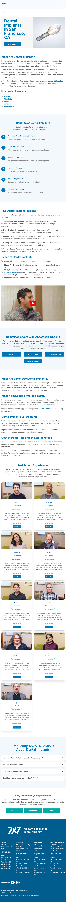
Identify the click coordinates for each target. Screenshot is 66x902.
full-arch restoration (45, 409)
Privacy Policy (4, 895)
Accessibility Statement (24, 895)
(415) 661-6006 (6, 852)
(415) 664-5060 (39, 854)
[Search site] (56, 4)
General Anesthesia (33, 361)
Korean (7, 96)
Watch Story (17, 526)
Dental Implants (16, 509)
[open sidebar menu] (61, 4)
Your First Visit (33, 810)
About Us (14, 810)
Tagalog (7, 104)
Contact (51, 810)
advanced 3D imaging (54, 81)
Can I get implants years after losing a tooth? (20, 778)
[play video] (33, 303)
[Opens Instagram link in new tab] (18, 882)
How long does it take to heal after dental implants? (23, 758)
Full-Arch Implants (11, 272)
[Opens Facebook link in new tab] (13, 882)
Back (4, 13)
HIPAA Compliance (35, 895)
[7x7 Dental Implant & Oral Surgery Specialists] (4, 4)
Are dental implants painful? (13, 765)
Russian (7, 101)
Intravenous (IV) (55, 354)
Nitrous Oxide (33, 354)
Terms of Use (13, 895)
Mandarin (8, 99)
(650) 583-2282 (55, 854)
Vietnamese (9, 106)
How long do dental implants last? (16, 771)
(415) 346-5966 (21, 854)
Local (11, 354)
